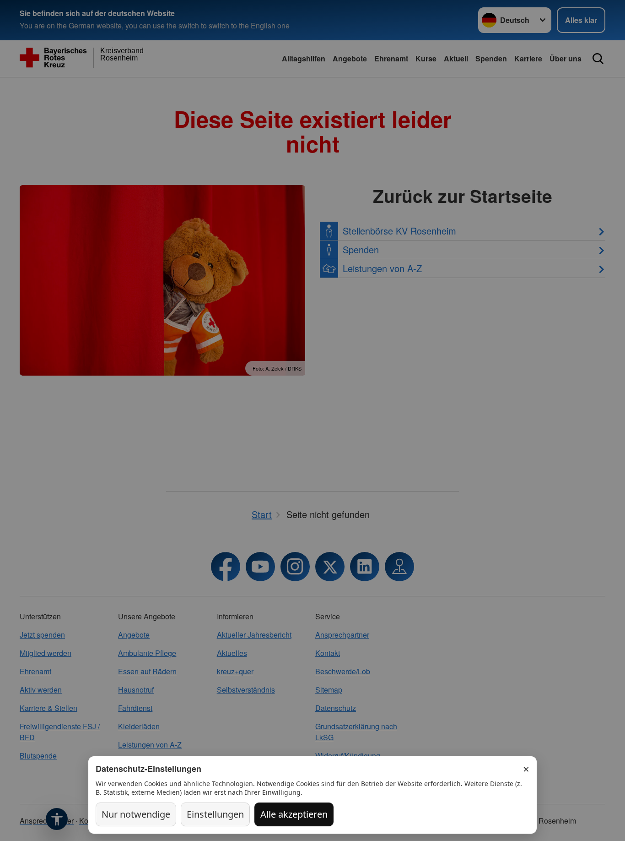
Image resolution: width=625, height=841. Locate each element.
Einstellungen (215, 814)
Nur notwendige (136, 814)
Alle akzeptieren (294, 814)
